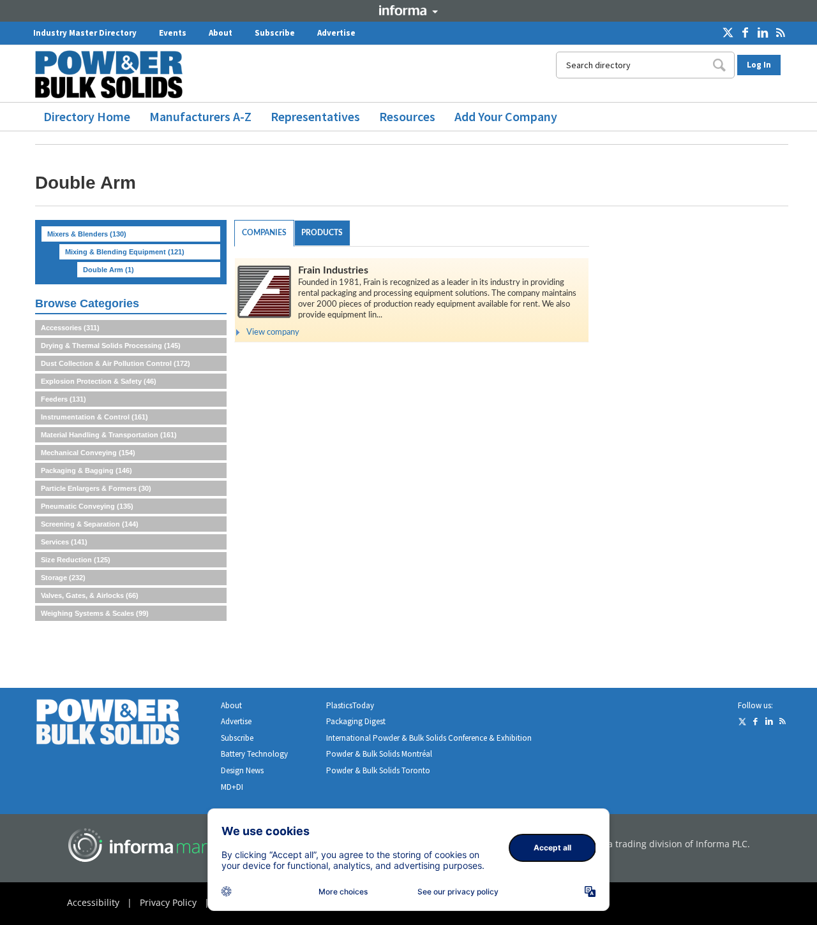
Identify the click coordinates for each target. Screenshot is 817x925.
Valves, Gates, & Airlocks (90, 595)
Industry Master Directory (85, 32)
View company (272, 332)
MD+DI (232, 787)
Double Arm (108, 269)
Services (64, 542)
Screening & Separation (90, 524)
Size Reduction (75, 560)
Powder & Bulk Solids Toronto (378, 770)
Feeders (63, 399)
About (220, 32)
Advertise (336, 32)
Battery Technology (254, 753)
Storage (63, 577)
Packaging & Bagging (86, 470)
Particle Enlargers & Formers (96, 488)
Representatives (315, 116)
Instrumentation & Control (94, 417)
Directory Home (86, 116)
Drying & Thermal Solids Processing (111, 345)
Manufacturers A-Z (200, 116)
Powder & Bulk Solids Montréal (379, 753)
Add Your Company (505, 116)
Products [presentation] (322, 233)
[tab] (264, 233)
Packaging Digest (356, 721)
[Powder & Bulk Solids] (123, 724)
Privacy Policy (168, 902)
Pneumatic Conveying (87, 506)
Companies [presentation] (264, 233)
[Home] (113, 74)
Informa (408, 10)
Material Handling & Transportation (109, 435)
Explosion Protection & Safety (98, 381)
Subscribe (275, 32)
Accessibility (93, 902)
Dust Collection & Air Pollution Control (115, 363)
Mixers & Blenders (86, 234)
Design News (242, 770)
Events (172, 32)
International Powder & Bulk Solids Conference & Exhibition (429, 737)
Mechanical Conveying (88, 452)
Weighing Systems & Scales (95, 613)
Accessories (70, 327)
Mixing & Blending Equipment (124, 252)
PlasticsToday (350, 705)
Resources (407, 116)
